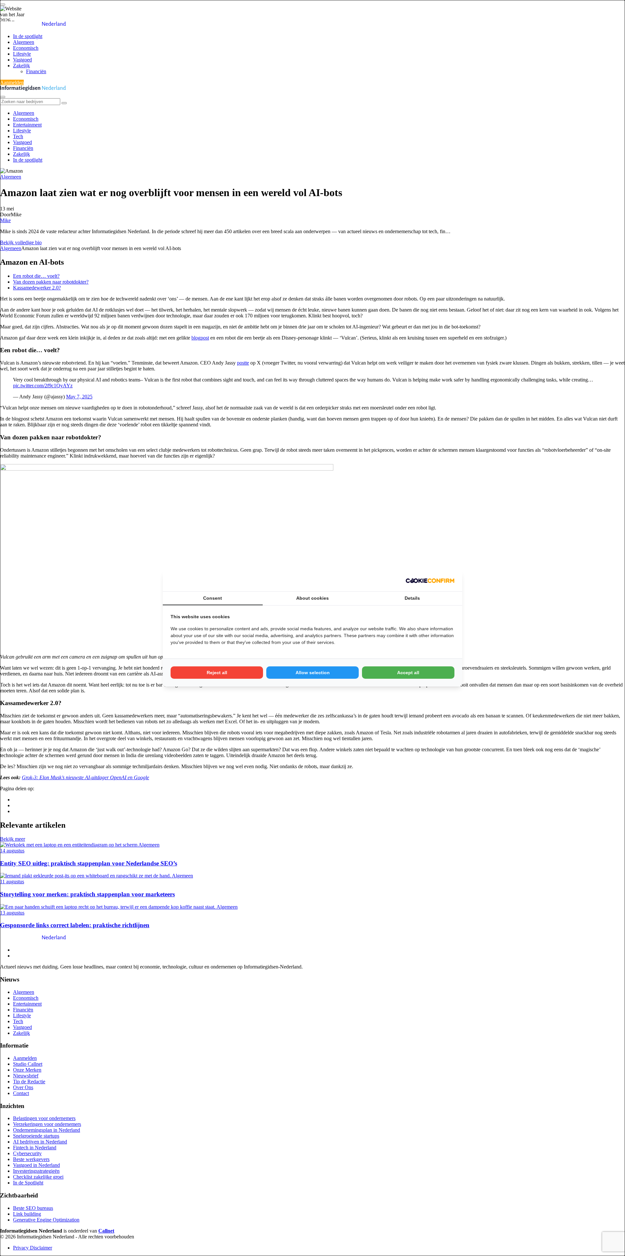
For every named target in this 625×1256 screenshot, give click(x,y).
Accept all (408, 672)
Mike (5, 220)
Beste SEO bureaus (33, 1208)
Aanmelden (12, 82)
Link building (27, 1214)
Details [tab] (412, 598)
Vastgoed (22, 59)
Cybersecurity (27, 1153)
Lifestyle (22, 54)
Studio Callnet (27, 1064)
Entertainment (27, 124)
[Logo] (33, 939)
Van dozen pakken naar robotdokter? (51, 282)
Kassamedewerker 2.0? (37, 287)
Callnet (106, 1231)
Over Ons (23, 1087)
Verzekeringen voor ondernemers (47, 1124)
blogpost (200, 338)
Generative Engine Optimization (46, 1220)
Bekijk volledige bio (21, 242)
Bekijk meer (12, 839)
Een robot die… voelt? (36, 276)
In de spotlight (27, 36)
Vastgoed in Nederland (36, 1165)
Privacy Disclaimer (32, 1247)
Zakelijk (21, 65)
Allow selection (313, 672)
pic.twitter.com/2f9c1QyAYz (43, 385)
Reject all (217, 672)
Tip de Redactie (29, 1081)
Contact (21, 1093)
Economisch (25, 48)
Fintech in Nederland (34, 1147)
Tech (18, 136)
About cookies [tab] (312, 598)
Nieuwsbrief (25, 1075)
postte (243, 363)
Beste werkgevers (31, 1159)
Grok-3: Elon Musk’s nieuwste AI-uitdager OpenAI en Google (85, 777)
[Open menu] (2, 5)
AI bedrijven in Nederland (40, 1141)
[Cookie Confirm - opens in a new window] (430, 580)
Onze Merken (27, 1070)
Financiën (36, 71)
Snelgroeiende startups (36, 1136)
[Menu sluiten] (2, 97)
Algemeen (23, 42)
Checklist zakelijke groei (38, 1177)
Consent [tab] (212, 598)
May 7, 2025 (79, 396)
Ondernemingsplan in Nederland (46, 1130)
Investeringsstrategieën (36, 1171)
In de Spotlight (28, 1182)
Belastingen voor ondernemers (44, 1118)
